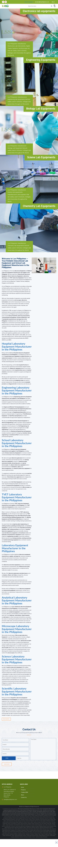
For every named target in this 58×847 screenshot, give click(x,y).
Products (23, 789)
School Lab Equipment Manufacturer (47, 808)
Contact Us (24, 797)
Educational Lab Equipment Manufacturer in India (28, 808)
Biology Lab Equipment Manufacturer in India (13, 810)
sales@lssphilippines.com (10, 799)
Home (22, 787)
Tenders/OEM (24, 792)
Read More (6, 719)
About (53, 2)
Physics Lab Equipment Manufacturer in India (32, 810)
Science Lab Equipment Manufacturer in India (22, 811)
